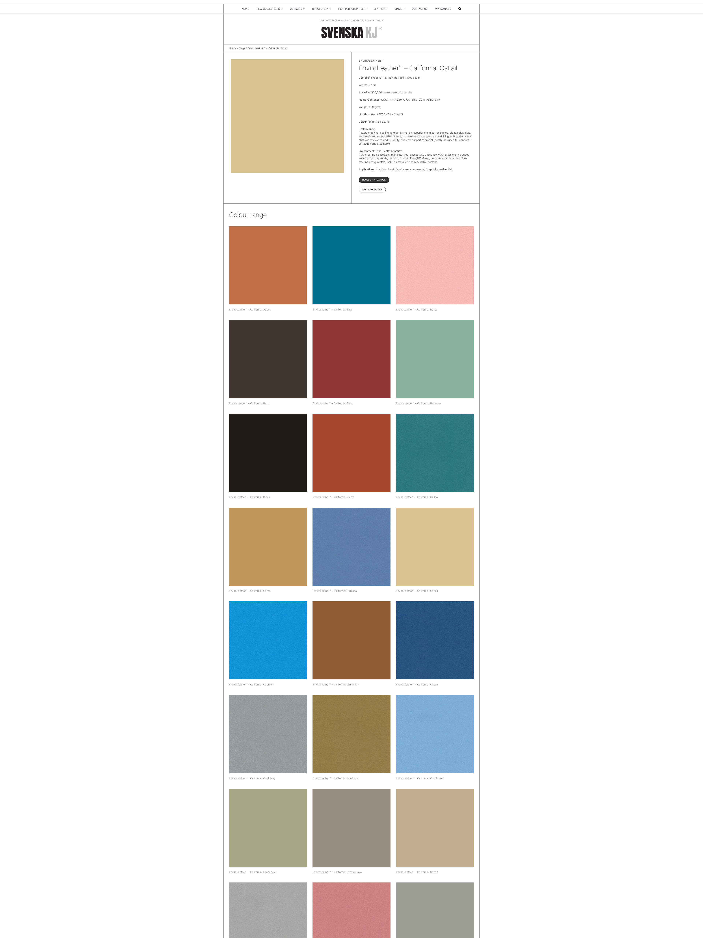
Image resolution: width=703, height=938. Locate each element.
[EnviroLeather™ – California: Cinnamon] (351, 640)
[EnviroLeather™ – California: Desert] (435, 828)
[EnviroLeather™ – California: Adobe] (268, 265)
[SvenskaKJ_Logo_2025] (351, 27)
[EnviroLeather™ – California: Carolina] (351, 547)
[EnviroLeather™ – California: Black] (268, 453)
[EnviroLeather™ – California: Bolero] (351, 453)
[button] (459, 9)
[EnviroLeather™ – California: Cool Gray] (268, 734)
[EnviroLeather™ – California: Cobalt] (435, 640)
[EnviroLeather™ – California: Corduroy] (351, 734)
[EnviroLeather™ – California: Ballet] (435, 265)
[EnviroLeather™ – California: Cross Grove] (351, 828)
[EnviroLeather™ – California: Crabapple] (268, 828)
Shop (242, 48)
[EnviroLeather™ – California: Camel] (268, 547)
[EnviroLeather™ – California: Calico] (435, 453)
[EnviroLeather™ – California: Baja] (351, 265)
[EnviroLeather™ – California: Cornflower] (435, 734)
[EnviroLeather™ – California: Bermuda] (435, 359)
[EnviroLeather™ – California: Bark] (268, 359)
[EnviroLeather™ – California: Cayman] (268, 640)
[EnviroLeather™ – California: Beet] (351, 359)
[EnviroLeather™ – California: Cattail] (435, 547)
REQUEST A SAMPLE (374, 180)
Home (232, 48)
